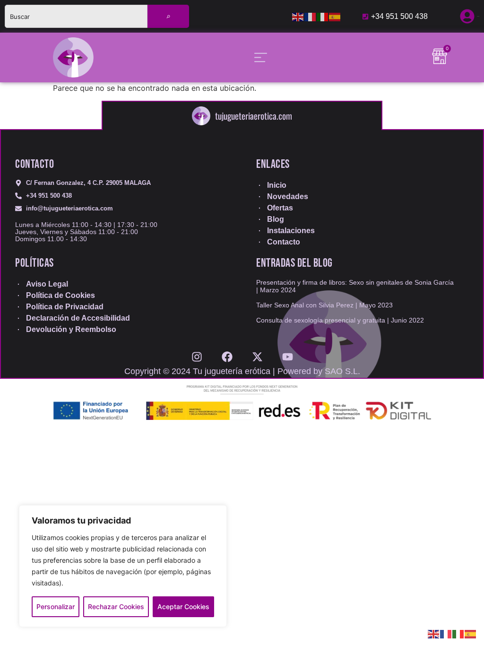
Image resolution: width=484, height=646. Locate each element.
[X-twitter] (257, 353)
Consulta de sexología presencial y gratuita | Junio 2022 (340, 320)
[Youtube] (287, 353)
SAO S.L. (342, 371)
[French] (310, 16)
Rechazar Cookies (116, 606)
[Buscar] (168, 16)
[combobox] (76, 16)
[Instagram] (196, 353)
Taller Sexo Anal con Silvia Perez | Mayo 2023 (324, 305)
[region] (123, 566)
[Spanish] (335, 16)
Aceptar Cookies (183, 606)
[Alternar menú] (260, 57)
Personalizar (55, 606)
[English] (298, 16)
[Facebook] (227, 353)
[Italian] (323, 16)
